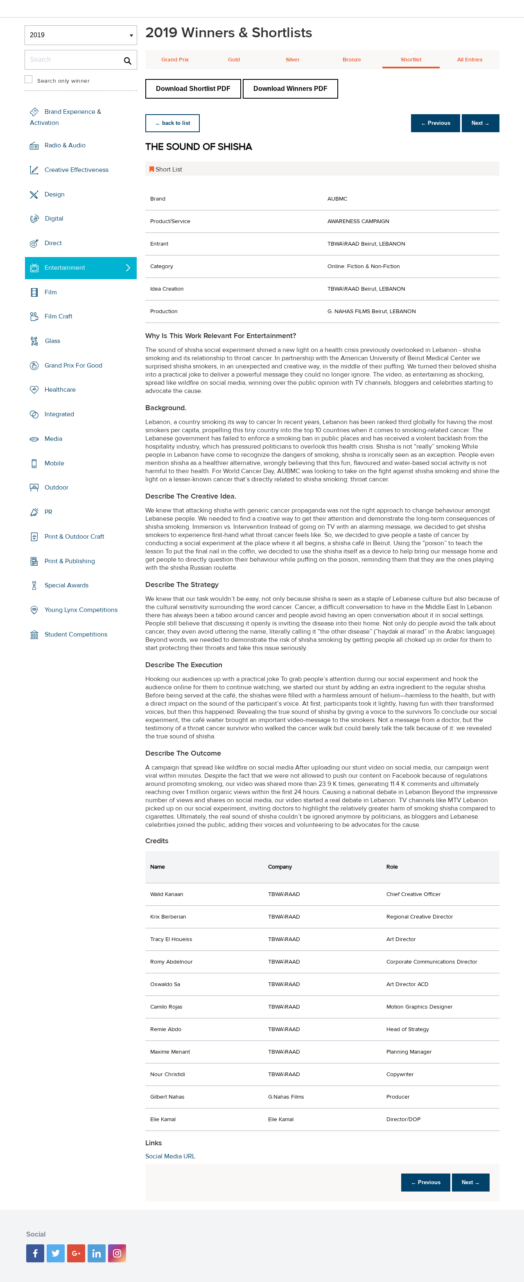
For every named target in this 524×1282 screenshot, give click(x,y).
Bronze (352, 59)
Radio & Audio (65, 145)
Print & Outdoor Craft (74, 537)
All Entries (470, 59)
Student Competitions (76, 634)
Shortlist (411, 59)
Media (53, 439)
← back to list (172, 123)
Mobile (54, 463)
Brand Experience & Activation (65, 117)
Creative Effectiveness (76, 170)
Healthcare (60, 390)
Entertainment (65, 268)
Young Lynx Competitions (81, 610)
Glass (52, 341)
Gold (234, 59)
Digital (54, 218)
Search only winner (63, 81)
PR (48, 512)
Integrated (59, 414)
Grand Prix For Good (73, 365)
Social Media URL (170, 1156)
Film (51, 292)
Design (55, 194)
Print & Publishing (70, 561)
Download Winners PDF (290, 88)
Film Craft (58, 316)
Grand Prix (175, 59)
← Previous (435, 123)
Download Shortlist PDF (193, 88)
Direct (53, 243)
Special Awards (66, 585)
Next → (481, 123)
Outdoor (56, 487)
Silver (293, 59)
